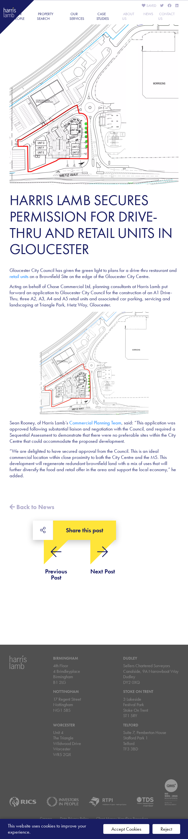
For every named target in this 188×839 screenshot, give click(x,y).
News (148, 14)
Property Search (45, 16)
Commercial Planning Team (95, 423)
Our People (18, 16)
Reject (166, 829)
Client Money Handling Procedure (122, 818)
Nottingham (66, 691)
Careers (46, 818)
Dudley (130, 658)
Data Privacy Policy (74, 818)
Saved (150, 5)
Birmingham (65, 658)
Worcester (64, 725)
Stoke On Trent (138, 691)
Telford (130, 725)
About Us (128, 16)
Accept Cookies (126, 829)
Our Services (77, 16)
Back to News (34, 507)
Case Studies (102, 16)
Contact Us (166, 16)
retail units (19, 276)
